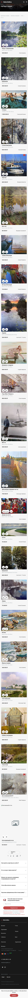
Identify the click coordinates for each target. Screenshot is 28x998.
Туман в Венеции (7, 255)
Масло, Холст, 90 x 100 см (7, 83)
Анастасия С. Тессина (21, 337)
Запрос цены (6, 511)
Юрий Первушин (22, 800)
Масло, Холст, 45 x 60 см (7, 766)
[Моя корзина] (24, 2)
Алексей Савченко (22, 85)
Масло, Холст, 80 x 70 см (7, 737)
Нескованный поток (8, 840)
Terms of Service (21, 914)
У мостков (5, 764)
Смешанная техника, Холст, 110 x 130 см (10, 797)
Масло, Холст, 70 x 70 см (7, 700)
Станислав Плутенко (21, 114)
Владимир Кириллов (21, 182)
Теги (22, 15)
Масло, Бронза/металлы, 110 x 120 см (9, 572)
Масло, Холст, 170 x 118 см (7, 491)
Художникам (18, 941)
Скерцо (4, 110)
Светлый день (6, 698)
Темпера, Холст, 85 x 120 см (8, 111)
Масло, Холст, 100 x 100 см (7, 147)
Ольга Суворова (22, 519)
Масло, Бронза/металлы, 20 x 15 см (9, 842)
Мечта (4, 442)
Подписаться (14, 907)
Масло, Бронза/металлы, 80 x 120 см (9, 334)
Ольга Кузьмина (22, 53)
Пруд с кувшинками (7, 48)
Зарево (4, 333)
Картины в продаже (15, 15)
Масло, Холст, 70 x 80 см (7, 179)
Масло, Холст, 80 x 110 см (7, 395)
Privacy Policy (15, 914)
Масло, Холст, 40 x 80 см (7, 539)
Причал (4, 177)
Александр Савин (22, 703)
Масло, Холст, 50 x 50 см (7, 50)
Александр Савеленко (21, 493)
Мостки (4, 226)
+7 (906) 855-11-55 (6, 959)
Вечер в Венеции (7, 284)
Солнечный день (7, 145)
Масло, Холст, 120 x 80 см (7, 444)
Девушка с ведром (7, 365)
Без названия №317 (7, 796)
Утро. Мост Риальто (7, 394)
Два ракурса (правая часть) (10, 489)
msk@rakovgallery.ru (5, 962)
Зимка (4, 601)
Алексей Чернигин (22, 259)
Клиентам (3, 941)
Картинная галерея (5, 15)
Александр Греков (22, 446)
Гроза (3, 537)
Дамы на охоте (6, 515)
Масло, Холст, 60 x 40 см (7, 228)
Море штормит (6, 663)
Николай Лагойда (22, 149)
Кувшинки (5, 81)
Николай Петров (22, 541)
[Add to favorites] (6, 45)
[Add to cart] (3, 45)
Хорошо (14, 995)
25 (17, 856)
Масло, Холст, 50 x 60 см (7, 634)
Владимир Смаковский (21, 230)
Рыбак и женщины (7, 735)
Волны (4, 632)
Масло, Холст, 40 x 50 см (7, 602)
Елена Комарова (22, 398)
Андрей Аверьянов (22, 369)
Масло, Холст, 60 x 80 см (7, 257)
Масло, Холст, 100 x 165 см (7, 516)
